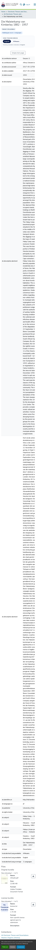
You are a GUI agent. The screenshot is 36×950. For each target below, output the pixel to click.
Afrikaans (16, 41)
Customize (21, 947)
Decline (12, 947)
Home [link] (3, 12)
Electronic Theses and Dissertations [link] (18, 12)
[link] (33, 876)
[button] (9, 4)
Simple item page (18, 53)
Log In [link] (28, 4)
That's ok (5, 947)
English (6, 41)
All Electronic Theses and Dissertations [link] (14, 14)
